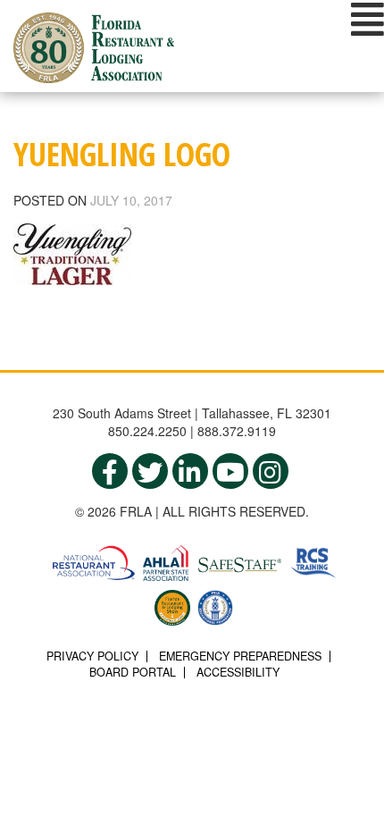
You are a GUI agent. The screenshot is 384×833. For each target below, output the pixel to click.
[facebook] (110, 471)
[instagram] (270, 471)
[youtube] (230, 471)
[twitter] (150, 471)
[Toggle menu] (367, 19)
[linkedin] (190, 471)
